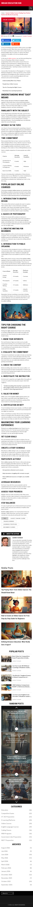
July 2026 (16, 851)
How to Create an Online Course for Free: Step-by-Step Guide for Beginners (15, 617)
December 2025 (16, 874)
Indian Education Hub (11, 3)
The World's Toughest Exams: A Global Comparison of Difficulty (21, 677)
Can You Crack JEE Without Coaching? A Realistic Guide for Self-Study (21, 667)
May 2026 (16, 858)
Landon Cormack (27, 36)
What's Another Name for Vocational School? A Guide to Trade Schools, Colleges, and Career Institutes (16, 780)
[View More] (16, 728)
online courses (12, 58)
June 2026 (16, 854)
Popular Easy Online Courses (10, 84)
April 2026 (16, 861)
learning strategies (10, 524)
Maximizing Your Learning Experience (12, 90)
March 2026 (16, 864)
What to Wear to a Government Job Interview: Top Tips (16, 735)
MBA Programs (16, 833)
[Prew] (16, 707)
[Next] (16, 802)
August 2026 (16, 848)
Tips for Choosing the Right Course (12, 87)
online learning (8, 521)
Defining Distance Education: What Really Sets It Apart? (15, 643)
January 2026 (16, 871)
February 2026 (16, 868)
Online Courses (8, 20)
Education (16, 810)
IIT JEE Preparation (16, 817)
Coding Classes (16, 830)
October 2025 (16, 881)
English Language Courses (16, 827)
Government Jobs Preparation (16, 837)
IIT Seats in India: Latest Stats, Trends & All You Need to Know (16, 757)
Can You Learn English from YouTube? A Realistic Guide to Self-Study (21, 696)
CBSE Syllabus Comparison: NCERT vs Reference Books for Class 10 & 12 (21, 686)
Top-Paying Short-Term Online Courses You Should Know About (16, 591)
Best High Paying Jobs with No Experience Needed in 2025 (16, 712)
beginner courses (9, 527)
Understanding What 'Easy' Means (12, 80)
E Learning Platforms (16, 820)
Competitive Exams (16, 813)
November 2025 (16, 878)
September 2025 (16, 885)
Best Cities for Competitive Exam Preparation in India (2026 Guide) (21, 657)
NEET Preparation (16, 840)
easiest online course (18, 518)
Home (2, 13)
